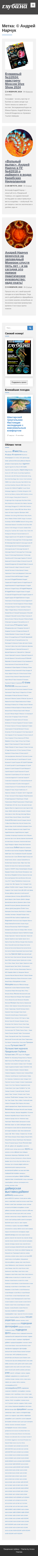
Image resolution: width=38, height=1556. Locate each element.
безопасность (18, 1158)
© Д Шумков (14, 643)
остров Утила (12, 1305)
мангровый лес (9, 1229)
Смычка (12, 1082)
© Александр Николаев (21, 549)
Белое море (22, 857)
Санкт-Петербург (27, 1064)
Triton (25, 531)
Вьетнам (30, 875)
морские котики (18, 1241)
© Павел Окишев (18, 747)
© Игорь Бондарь (25, 670)
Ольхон (20, 1024)
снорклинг (14, 1391)
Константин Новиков (10, 951)
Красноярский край (26, 954)
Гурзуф (16, 890)
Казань (12, 930)
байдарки (25, 1152)
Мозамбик (26, 1000)
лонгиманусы (8, 1225)
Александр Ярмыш (26, 814)
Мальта (21, 985)
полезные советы (27, 1342)
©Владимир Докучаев (10, 628)
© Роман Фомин (14, 753)
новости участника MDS (25, 1256)
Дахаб (6, 899)
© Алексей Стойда (13, 567)
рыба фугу (28, 1370)
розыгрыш (11, 1364)
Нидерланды (12, 1009)
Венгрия (20, 872)
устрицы (10, 1406)
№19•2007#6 (9, 1452)
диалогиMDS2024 (9, 1198)
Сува (14, 1088)
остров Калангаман (24, 1283)
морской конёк (20, 1247)
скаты (18, 1382)
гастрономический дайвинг (12, 1176)
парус (15, 1314)
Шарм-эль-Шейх (15, 1124)
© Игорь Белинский (16, 670)
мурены (30, 1247)
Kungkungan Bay (9, 500)
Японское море (27, 1143)
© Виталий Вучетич (22, 622)
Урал (17, 1103)
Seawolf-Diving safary (27, 521)
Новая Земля (22, 1012)
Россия (17, 1061)
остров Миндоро (9, 1292)
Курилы (18, 960)
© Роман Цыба (23, 753)
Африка (16, 844)
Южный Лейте (28, 1137)
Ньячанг (17, 1018)
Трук (6, 1100)
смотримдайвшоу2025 (13, 1388)
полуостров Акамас (10, 1345)
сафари (7, 1376)
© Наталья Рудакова (16, 723)
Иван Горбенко (16, 917)
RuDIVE (19, 518)
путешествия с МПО (10, 1354)
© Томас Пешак (14, 790)
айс (6, 1146)
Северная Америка (14, 1070)
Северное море (20, 1073)
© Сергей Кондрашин (20, 765)
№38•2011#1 (8, 1470)
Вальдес (30, 869)
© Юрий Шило (8, 805)
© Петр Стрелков (21, 750)
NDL (20, 509)
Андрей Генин (26, 829)
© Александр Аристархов (12, 543)
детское (21, 1195)
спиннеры (28, 1391)
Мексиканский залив (25, 994)
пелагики (30, 1314)
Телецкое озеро (22, 1094)
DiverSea (13, 485)
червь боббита (20, 1415)
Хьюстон (17, 1118)
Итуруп (26, 923)
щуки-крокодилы (28, 1421)
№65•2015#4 (24, 1491)
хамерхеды (30, 1409)
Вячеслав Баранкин (10, 878)
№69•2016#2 (9, 1497)
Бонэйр (7, 863)
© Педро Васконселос (11, 750)
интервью (14, 1207)
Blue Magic (13, 479)
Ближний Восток (25, 860)
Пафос (20, 1033)
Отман (21, 1027)
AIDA (21, 467)
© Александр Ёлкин (16, 540)
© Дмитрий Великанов (21, 649)
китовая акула (8, 1213)
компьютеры (13, 1216)
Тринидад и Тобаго (23, 1097)
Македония (21, 972)
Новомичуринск (23, 1015)
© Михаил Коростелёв (18, 710)
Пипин (23, 1039)
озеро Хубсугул (29, 1274)
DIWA (22, 485)
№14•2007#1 (24, 1446)
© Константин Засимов (20, 686)
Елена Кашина (14, 911)
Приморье (29, 1042)
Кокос (6, 945)
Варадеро (7, 872)
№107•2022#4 (18, 1533)
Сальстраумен (14, 1064)
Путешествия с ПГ (11, 1054)
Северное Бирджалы (10, 1073)
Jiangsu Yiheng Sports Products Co (18, 497)
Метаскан (7, 997)
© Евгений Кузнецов (19, 658)
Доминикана (24, 905)
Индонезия (8, 920)
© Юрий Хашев (29, 802)
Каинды (22, 930)
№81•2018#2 (9, 1509)
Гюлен (19, 890)
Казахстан (17, 930)
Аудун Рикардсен (9, 844)
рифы (6, 1364)
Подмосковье (28, 1039)
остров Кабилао (14, 1283)
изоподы (29, 1204)
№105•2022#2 (26, 1530)
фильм (7, 1409)
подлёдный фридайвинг (16, 1342)
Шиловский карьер (26, 1128)
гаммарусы (22, 1173)
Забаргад (28, 911)
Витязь (9, 875)
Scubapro (29, 518)
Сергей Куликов (23, 1076)
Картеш (7, 942)
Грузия (30, 887)
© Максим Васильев (17, 695)
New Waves (24, 509)
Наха (29, 1006)
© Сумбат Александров (22, 783)
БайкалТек (22, 847)
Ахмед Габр (22, 844)
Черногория (8, 1121)
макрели (21, 1225)
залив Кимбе (12, 1201)
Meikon (25, 503)
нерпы (17, 1256)
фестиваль (28, 1406)
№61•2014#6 (17, 1488)
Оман (24, 1024)
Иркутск (30, 920)
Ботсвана (12, 866)
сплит (12, 1394)
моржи (23, 1235)
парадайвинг (21, 1311)
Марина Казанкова (21, 987)
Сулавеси (22, 1088)
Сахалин (26, 1067)
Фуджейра (13, 1115)
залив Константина (21, 1201)
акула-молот (21, 1149)
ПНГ (14, 1030)
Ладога (21, 963)
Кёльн (9, 963)
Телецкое (15, 1094)
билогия (29, 1158)
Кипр (26, 942)
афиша (16, 1152)
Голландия (25, 884)
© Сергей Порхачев (18, 771)
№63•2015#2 (8, 1491)
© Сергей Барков (21, 759)
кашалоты (24, 1210)
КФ (22, 926)
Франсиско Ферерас (10, 1112)
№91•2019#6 (16, 1518)
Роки (13, 1061)
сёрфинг (26, 1397)
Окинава (22, 1021)
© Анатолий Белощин (16, 576)
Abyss (20, 464)
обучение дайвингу (10, 1262)
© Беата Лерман (28, 604)
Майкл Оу (15, 972)
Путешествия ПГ (18, 1045)
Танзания (12, 1091)
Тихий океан (14, 1097)
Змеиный (7, 917)
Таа (26, 1088)
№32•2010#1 (8, 1464)
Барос (10, 853)
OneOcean (7, 515)
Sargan (24, 518)
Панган (22, 1030)
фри (15, 1409)
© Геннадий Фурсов (14, 637)
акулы (27, 1149)
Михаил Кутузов (13, 1000)
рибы (31, 1360)
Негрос (7, 1009)
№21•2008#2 (25, 1452)
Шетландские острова (10, 1128)
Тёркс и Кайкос (19, 1100)
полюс (29, 1345)
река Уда (12, 1360)
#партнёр (24, 451)
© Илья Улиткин (14, 676)
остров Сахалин (18, 1302)
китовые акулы (16, 1213)
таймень (31, 1397)
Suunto (21, 528)
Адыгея (28, 808)
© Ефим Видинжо (16, 667)
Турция (12, 1100)
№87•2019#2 (8, 1515)
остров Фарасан (21, 1305)
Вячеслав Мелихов (20, 878)
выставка (21, 1170)
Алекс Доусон (8, 814)
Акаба (10, 811)
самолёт (12, 1373)
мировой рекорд (10, 1235)
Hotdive (18, 494)
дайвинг (23, 1192)
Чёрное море (15, 1121)
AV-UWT (11, 473)
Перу (20, 1036)
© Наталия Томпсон (17, 720)
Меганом (7, 994)
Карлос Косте (26, 939)
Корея (30, 951)
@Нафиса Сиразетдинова (12, 464)
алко (31, 1149)
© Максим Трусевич (26, 698)
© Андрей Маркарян (20, 585)
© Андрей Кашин (26, 582)
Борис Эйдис (20, 863)
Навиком (15, 1006)
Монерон (13, 1003)
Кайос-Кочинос (28, 930)
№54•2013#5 (8, 1482)
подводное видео (10, 1330)
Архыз (11, 841)
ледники (25, 1222)
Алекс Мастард (16, 814)
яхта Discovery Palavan (16, 1434)
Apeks (25, 467)
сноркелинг (8, 1391)
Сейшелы (7, 1076)
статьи (22, 1394)
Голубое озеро (14, 887)
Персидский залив (13, 1036)
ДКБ (22, 890)
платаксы (22, 1320)
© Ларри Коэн (23, 692)
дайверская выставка (13, 1190)
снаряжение (25, 1388)
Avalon (16, 473)
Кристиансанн (17, 957)
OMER (27, 512)
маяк (26, 1229)
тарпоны (7, 1400)
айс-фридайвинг (18, 1146)
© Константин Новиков (21, 689)
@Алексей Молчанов (14, 461)
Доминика (18, 905)
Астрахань (16, 841)
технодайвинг (17, 1400)
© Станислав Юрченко (25, 780)
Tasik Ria (13, 531)
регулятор (24, 1354)
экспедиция (8, 1428)
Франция (18, 1112)
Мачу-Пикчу (25, 990)
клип (25, 1213)
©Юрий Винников (28, 796)
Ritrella (15, 518)
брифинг (7, 1161)
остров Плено (26, 1299)
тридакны (21, 1403)
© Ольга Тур (22, 741)
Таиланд (7, 1091)
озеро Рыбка (14, 1274)
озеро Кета (15, 1268)
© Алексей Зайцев (16, 561)
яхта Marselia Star (15, 1437)
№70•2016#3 (17, 1497)
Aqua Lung (24, 470)
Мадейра (10, 972)
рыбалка (22, 1370)
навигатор (22, 1253)
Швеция (29, 1124)
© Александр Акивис (27, 540)
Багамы (12, 847)
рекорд (20, 1360)
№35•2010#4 (9, 1467)
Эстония (30, 1134)
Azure (19, 473)
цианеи (7, 1415)
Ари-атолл (13, 838)
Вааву (17, 869)
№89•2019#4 (24, 1515)
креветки (23, 1219)
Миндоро (19, 997)
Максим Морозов (14, 975)
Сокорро (17, 1082)
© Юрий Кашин (19, 799)
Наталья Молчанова (23, 1006)
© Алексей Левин (22, 564)
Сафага (21, 1067)
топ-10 (7, 1403)
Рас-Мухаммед (14, 1058)
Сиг (6, 1079)
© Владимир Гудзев (21, 625)
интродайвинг (20, 1207)
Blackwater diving (26, 476)
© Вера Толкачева (26, 616)
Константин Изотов (26, 948)
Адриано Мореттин (10, 808)
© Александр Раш (19, 552)
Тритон (30, 1097)
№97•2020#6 (9, 1524)
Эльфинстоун (23, 1134)
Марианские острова (10, 987)
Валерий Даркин (23, 869)
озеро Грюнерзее (20, 1265)
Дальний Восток (25, 896)
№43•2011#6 (23, 1473)
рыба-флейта (16, 1370)
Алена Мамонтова (14, 823)
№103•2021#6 (9, 1530)
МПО (6, 972)
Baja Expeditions (25, 473)
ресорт (24, 1360)
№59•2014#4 (24, 1485)
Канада (31, 933)
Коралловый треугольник (22, 951)
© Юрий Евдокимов (10, 799)
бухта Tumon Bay (14, 1161)
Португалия (23, 1042)
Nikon (29, 509)
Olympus (22, 512)
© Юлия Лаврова (18, 796)
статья (26, 1394)
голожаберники (18, 1179)
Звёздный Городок (21, 914)
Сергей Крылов (14, 1076)
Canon (21, 479)
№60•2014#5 (8, 1488)
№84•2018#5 (8, 1512)
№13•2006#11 (17, 1446)
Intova (31, 494)
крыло (12, 1222)
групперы (12, 1185)
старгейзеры (17, 1394)
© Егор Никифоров (26, 661)
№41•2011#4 (8, 1473)
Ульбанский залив (27, 1100)
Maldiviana (11, 503)
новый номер (8, 1259)
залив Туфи (13, 1204)
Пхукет (20, 1054)
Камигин (21, 933)
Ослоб (17, 1027)
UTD (32, 531)
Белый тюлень (8, 860)
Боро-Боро (27, 863)
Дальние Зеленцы (16, 896)
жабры (29, 1198)
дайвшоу (9, 1195)
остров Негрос (9, 1295)
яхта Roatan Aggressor (11, 1440)
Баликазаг (28, 847)
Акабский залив (17, 811)
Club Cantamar (28, 479)
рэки (7, 1372)
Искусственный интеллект (12, 923)
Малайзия (7, 978)
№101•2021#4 (16, 1527)
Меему (12, 994)
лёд (18, 1225)
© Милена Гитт (15, 704)
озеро (20, 1262)
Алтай (14, 826)
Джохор (15, 902)
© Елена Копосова (19, 664)
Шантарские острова (24, 1121)
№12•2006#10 (9, 1446)
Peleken (11, 518)
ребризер (19, 1354)
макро (26, 1225)
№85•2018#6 (17, 1512)
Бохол (16, 866)
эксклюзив (17, 1424)
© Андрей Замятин (17, 582)
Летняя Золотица (14, 969)
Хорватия (7, 1118)
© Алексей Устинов (23, 567)
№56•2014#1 (24, 1482)
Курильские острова (26, 960)
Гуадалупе (7, 890)
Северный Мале (29, 1073)
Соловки (22, 1082)
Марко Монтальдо (16, 990)
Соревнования (28, 1082)
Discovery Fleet (20, 482)
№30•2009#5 (18, 1461)
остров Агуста (16, 1277)
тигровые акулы (25, 1400)
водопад (18, 1167)
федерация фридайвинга (18, 1406)
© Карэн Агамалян (17, 679)
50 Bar (17, 458)
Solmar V (7, 528)
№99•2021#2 (24, 1524)
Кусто (6, 963)
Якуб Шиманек (27, 1140)
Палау (18, 1030)
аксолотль (26, 1146)
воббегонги (25, 1164)
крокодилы (29, 1219)
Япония (20, 1143)
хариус (14, 1412)
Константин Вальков (15, 948)
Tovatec (21, 531)
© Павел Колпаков (24, 744)
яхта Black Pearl (23, 1431)
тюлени (30, 1403)
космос (7, 1219)
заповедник (19, 1204)
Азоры (6, 811)
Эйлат (13, 1134)
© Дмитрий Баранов (10, 649)
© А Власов (8, 540)
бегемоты (7, 1158)
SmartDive (19, 524)
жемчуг (7, 1201)
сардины (28, 1373)
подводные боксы (15, 1333)
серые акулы (27, 1379)
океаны (11, 1277)
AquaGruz (16, 470)
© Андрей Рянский (16, 594)
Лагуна (17, 963)
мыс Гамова (15, 1250)
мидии (27, 1232)
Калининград (8, 933)
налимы (28, 1253)
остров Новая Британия (19, 1295)
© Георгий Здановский (25, 637)
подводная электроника (24, 1327)
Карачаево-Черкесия (14, 936)
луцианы (14, 1225)
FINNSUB (14, 488)
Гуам (12, 890)
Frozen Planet (26, 488)
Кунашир (13, 960)
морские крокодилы (27, 1241)
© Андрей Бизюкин (16, 579)
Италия (22, 923)
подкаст (14, 1339)
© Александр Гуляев (25, 543)
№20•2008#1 (17, 1452)
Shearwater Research (11, 524)
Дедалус (11, 899)
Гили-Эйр (12, 884)
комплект (7, 1216)
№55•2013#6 (16, 1482)
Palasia (22, 515)
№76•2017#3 (16, 1503)
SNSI (30, 524)
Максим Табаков (23, 975)
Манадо (26, 984)
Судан (17, 1088)
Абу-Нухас (18, 805)
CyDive (13, 482)
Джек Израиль (17, 899)
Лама (15, 966)
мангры (15, 1229)
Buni (18, 479)
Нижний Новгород (20, 1009)
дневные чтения (19, 1198)
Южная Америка (12, 1137)
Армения (23, 838)
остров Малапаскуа (24, 1289)
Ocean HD (7, 512)
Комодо (22, 945)
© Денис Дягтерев (23, 643)
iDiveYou (26, 494)
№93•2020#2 (9, 1521)
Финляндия (16, 1109)
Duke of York (27, 485)
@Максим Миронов (25, 461)
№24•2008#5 (24, 1455)
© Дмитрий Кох (20, 652)
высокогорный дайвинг (11, 1170)
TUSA (28, 531)
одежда (17, 1262)
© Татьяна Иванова (20, 787)
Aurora (7, 473)
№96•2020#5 (25, 1521)
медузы (7, 1232)
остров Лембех (15, 1289)
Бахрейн (24, 853)
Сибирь (29, 1076)
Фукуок (18, 1115)
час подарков (12, 1415)
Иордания (24, 920)
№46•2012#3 (23, 1476)
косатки (30, 1216)
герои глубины (24, 1176)
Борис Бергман (13, 863)
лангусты (16, 1222)
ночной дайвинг (16, 1259)
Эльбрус (17, 1134)
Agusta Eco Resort (15, 467)
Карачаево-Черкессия (26, 936)
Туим (9, 1100)
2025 (20, 458)
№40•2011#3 (23, 1470)
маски (23, 1229)
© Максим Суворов (16, 698)
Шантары (8, 1124)
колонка (29, 1213)
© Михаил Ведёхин (16, 707)
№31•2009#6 (26, 1461)
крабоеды (14, 1219)
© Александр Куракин (23, 546)
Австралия (24, 805)
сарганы (23, 1373)
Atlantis (30, 470)
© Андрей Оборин (20, 591)
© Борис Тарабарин (21, 607)
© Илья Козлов (23, 673)
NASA (21, 506)
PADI (18, 515)
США (25, 1061)
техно (11, 1400)
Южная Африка (21, 1137)
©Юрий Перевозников (18, 802)
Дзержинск (20, 902)
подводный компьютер (26, 1333)
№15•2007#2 (9, 1449)
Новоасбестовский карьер (12, 1015)
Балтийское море (9, 850)
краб (10, 1219)
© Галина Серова (18, 634)
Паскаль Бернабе (13, 1033)
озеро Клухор (22, 1268)
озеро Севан (21, 1274)
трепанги (11, 1403)
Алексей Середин (21, 820)
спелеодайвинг (21, 1391)
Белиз (16, 857)
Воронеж (25, 875)
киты (22, 1213)
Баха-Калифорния (17, 853)
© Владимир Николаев (22, 628)
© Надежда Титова (17, 717)
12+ (14, 458)
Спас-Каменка (16, 1085)
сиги (10, 1382)
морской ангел (26, 1244)
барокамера (8, 1155)
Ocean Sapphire (15, 512)
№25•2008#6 (9, 1458)
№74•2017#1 (23, 1500)
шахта (13, 1418)
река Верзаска (16, 1357)
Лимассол (28, 969)
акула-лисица (13, 1149)
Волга (20, 875)
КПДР (19, 926)
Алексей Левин (9, 817)
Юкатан (14, 1140)
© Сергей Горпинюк (26, 762)
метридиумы (22, 1232)
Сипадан (26, 1079)
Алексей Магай (26, 817)
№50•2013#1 (8, 1479)
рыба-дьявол (17, 1364)
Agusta (7, 467)
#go (6, 451)
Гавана (13, 881)
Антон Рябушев (28, 835)
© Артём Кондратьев (18, 604)
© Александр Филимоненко (16, 555)
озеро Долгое (28, 1265)
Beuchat (19, 476)
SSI (11, 528)
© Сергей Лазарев (14, 768)
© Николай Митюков (18, 729)
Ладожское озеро (28, 963)
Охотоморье (26, 1027)
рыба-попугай (8, 1370)
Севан (6, 1070)
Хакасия (22, 1115)
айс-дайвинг (10, 1146)
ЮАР (6, 1137)
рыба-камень (25, 1364)
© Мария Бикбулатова (20, 701)
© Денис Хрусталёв (16, 646)
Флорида (30, 1109)
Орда (27, 1024)
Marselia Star (19, 503)
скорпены (22, 1382)
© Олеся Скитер (27, 735)
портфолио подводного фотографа (16, 1349)
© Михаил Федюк (14, 714)
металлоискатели (13, 1232)
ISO (8, 497)
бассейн (27, 1155)
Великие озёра (14, 872)
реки (16, 1360)
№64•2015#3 (16, 1491)
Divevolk (18, 485)
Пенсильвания (26, 1033)
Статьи (29, 186)
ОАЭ (20, 1018)
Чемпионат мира (24, 1118)
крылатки (7, 1222)
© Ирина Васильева (23, 676)
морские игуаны (9, 1241)
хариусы (18, 1412)
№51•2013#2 (15, 1479)
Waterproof (8, 534)
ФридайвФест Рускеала (27, 1112)
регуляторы (8, 1357)
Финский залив (23, 1109)
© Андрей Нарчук (15, 588)
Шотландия (8, 1131)
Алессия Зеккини (23, 823)
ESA (11, 488)
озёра (7, 1277)
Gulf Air (7, 494)
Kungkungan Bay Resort (21, 500)
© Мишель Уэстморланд (25, 714)
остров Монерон (25, 1292)
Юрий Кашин (20, 1140)
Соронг (7, 1085)
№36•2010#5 (17, 1467)
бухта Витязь (22, 1161)
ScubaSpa (8, 521)
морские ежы (20, 1238)
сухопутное (20, 1397)
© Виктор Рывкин (28, 619)
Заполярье (13, 914)
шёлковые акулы (16, 1421)
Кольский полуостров (13, 945)
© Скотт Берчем (24, 774)
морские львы (18, 1244)
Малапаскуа (14, 978)
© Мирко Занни (23, 704)
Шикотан (19, 1128)
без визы (12, 1158)
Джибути (23, 899)
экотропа (12, 1424)
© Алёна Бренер (19, 570)
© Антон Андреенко (26, 601)
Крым (6, 960)
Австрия (29, 805)
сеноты (22, 1379)
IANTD (22, 494)
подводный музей (9, 1336)
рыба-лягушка (26, 1367)
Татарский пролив (19, 1091)
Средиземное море (25, 1085)
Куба (9, 960)
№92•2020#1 (25, 1518)
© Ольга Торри (14, 741)
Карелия (7, 939)
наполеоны (8, 1256)
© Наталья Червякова (21, 726)
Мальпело (16, 984)
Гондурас (21, 887)
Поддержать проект (19, 382)
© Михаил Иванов (26, 707)
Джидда (28, 899)
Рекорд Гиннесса (22, 1058)
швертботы (19, 1418)
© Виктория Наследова (11, 622)
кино (32, 1210)
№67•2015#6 (16, 1494)
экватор (7, 1424)
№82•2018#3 (17, 1509)
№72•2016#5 (8, 1500)
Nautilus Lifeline (14, 509)
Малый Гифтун (9, 981)
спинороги (7, 1394)
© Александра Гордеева (19, 558)
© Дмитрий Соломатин (15, 655)
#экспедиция (9, 458)
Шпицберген (14, 1131)
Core (10, 482)
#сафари (8, 455)
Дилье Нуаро (27, 902)
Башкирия (29, 853)
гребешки (15, 1182)
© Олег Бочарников (16, 732)
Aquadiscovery (9, 470)
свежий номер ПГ (24, 1376)
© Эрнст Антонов (9, 796)
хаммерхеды (8, 1412)
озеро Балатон (26, 1262)
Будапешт (7, 869)
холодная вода (25, 1412)
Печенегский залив (16, 1039)
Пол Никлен (8, 1042)
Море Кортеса (20, 1003)
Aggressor (26, 464)
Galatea (20, 491)
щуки (22, 1421)
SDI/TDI (13, 521)
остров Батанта (14, 1280)
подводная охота (15, 1323)
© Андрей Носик (10, 592)
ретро (28, 1360)
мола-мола (18, 1235)
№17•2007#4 (24, 1449)
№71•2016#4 (25, 1497)
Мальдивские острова (19, 981)
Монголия (7, 1003)
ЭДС (10, 1134)
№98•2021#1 (17, 1524)
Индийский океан (24, 917)
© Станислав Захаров (22, 777)
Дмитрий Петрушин (10, 905)
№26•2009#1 (17, 1458)
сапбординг (18, 1373)
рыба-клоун (13, 1367)
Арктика (19, 838)
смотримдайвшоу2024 (11, 1385)
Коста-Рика (8, 954)
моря (26, 1247)
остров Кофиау (22, 1286)
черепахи (27, 1415)
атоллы (12, 1152)
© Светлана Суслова (26, 756)
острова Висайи (14, 1308)
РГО (23, 1054)
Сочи (10, 1085)
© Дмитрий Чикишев (26, 655)
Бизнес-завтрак (17, 860)
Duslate (7, 488)
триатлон (16, 1403)
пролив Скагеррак (26, 1351)
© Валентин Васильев (23, 610)
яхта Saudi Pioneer (23, 1440)
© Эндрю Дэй (28, 793)
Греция (26, 887)
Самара (21, 1064)
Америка (10, 829)
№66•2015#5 (8, 1494)
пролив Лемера (17, 1351)
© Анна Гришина (16, 601)
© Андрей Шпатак (19, 597)
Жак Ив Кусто (22, 911)
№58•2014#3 (16, 1485)
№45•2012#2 (15, 1476)
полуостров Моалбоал (21, 1345)
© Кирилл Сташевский (16, 683)
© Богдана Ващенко (10, 607)
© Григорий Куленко (20, 640)
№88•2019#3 (16, 1515)
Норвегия (8, 1018)
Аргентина (7, 838)
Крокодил (24, 957)
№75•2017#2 (8, 1503)
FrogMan (19, 488)
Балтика (16, 850)
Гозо (21, 884)
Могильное (20, 1000)
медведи (30, 1229)
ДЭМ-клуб (26, 890)
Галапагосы (18, 881)
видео (20, 1164)
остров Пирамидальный (16, 1299)
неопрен (13, 1256)
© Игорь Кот (16, 673)
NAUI (24, 506)
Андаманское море (18, 829)
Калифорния (15, 933)
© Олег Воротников (26, 732)
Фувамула (7, 1115)
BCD (15, 476)
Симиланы (10, 1079)
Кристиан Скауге (9, 957)
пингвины (22, 1317)
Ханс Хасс (27, 1115)
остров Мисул (17, 1292)
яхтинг (14, 1443)
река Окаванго (24, 1357)
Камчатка (26, 933)
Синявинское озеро (18, 1079)
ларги (21, 1222)
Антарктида (14, 835)
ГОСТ (9, 881)
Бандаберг (21, 850)
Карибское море (14, 939)
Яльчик (7, 1143)
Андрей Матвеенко (10, 832)
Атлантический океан (25, 841)
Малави (30, 975)
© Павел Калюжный (14, 744)
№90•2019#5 (9, 1518)
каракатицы (19, 1210)
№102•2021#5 (24, 1527)
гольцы (25, 1179)
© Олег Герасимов (18, 735)
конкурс (19, 1216)
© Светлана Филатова (11, 759)
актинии (7, 1149)
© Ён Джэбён (20, 537)
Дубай (11, 908)
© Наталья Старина (27, 723)
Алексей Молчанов (11, 820)
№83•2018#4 (25, 1509)
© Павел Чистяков (28, 747)
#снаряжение (17, 454)
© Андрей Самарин (27, 594)
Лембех (19, 966)
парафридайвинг (9, 1314)
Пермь (7, 1036)
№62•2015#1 (25, 1488)
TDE (18, 531)
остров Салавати (9, 1302)
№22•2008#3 (9, 1455)
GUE (30, 491)
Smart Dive (26, 524)
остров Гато (21, 1280)
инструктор (8, 1207)
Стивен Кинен (8, 1088)
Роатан (10, 1061)
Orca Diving (14, 515)
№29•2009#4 (9, 1461)
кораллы (24, 1216)
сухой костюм (13, 1397)
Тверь (10, 1094)
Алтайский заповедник (22, 826)
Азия (31, 808)
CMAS (7, 482)
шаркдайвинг (8, 1418)
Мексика (16, 994)
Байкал (16, 847)
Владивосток (15, 875)
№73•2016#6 (16, 1500)
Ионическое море (17, 920)
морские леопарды (10, 1244)
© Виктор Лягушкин (18, 619)
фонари (12, 1409)
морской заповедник (10, 1247)
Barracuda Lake (9, 476)
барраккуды (15, 1155)
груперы (7, 1185)
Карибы (20, 939)
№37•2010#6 (25, 1467)
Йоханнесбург (14, 926)
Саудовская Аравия (14, 1067)
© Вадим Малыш (13, 610)
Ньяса (12, 1018)
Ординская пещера (10, 1027)
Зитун (27, 914)
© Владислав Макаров (21, 631)
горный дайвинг (9, 1182)
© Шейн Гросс (22, 790)
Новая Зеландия (14, 1012)
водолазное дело (10, 1167)
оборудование (24, 1259)
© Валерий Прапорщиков (19, 613)
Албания (28, 811)
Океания (17, 1021)
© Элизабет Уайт (20, 793)
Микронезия (13, 997)
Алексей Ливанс (17, 817)
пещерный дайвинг (14, 1317)
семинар (17, 1379)
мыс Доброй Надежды (24, 1250)
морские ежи (13, 1238)
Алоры (11, 826)
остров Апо (24, 1277)
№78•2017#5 (8, 1506)
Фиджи (19, 1106)
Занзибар (7, 914)
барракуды (21, 1155)
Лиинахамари (22, 969)
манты (19, 1229)
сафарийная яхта (15, 1376)
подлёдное (19, 1339)
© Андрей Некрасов (26, 588)
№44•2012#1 (8, 1476)
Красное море (16, 954)
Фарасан (21, 1103)
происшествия (9, 1351)
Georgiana (25, 491)
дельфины (16, 1195)
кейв (29, 1210)
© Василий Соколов (16, 616)
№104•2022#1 (17, 1530)
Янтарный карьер (13, 1143)
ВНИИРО (13, 869)
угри (6, 1406)
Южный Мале (8, 1140)
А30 (14, 805)
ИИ (11, 917)
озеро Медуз (14, 1271)
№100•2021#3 (9, 1527)
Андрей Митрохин (19, 832)
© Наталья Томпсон (10, 726)
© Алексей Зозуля (25, 561)
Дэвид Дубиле (17, 908)
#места (17, 451)
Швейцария (23, 1124)
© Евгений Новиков (16, 661)
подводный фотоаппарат (21, 1336)
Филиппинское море (27, 1106)
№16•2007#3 (17, 1449)
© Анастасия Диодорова (18, 573)
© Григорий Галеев (10, 640)
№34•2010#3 (24, 1464)
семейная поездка (9, 1379)
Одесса (24, 1018)
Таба (29, 1088)
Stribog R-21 (15, 528)
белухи (25, 1158)
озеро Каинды (8, 1268)
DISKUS (26, 482)
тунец (26, 1403)
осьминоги (14, 1311)
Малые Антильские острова (24, 978)
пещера (7, 1317)
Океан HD (11, 1021)
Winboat (14, 534)
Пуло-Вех (7, 1045)
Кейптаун (17, 942)
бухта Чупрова (14, 1164)
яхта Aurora (15, 1431)
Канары (7, 936)
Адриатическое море (20, 808)
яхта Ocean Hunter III (26, 1437)
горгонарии (30, 1179)
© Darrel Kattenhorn (22, 534)
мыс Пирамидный (15, 1253)
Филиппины (9, 1109)
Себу (30, 1067)
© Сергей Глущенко (15, 762)
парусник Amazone (23, 1314)
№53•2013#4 (23, 1479)
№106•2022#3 (9, 1533)
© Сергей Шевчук (15, 774)
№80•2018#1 (24, 1506)
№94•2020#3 (17, 1521)
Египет (23, 908)
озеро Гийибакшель (10, 1265)
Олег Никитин (14, 1024)
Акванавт (23, 811)
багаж (20, 1152)
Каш (14, 942)
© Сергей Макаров (24, 768)
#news (10, 451)
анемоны (7, 1152)
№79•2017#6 (16, 1506)
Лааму (13, 963)
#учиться (24, 454)
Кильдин (22, 942)
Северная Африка (23, 1070)
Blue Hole (7, 479)
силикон (14, 1382)
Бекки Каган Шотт (9, 857)
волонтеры (23, 1167)
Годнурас (17, 884)
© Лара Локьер (15, 692)
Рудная (22, 1061)
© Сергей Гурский (9, 765)
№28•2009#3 (25, 1458)
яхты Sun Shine (20, 1443)
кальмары (12, 1210)
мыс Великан (8, 1250)
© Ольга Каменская (19, 738)
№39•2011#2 (16, 1470)
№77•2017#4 (23, 1503)
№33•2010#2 (16, 1464)
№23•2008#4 (17, 1455)
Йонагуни (7, 926)
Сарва (6, 1067)
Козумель (30, 942)
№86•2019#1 (25, 1512)
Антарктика (20, 835)
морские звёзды (28, 1238)
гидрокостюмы (9, 1179)
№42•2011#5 (15, 1473)
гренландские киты (23, 1182)
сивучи (7, 1382)
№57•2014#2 (8, 1485)
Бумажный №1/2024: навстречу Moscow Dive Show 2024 (14, 80)
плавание (17, 1320)
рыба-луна (19, 1367)
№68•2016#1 (23, 1494)
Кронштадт (29, 957)
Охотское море (9, 1030)
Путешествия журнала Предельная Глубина (16, 1050)
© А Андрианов (28, 537)
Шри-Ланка (21, 1131)
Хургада (12, 1118)
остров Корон (14, 1286)
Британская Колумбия (24, 866)
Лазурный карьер (9, 966)
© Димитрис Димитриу (27, 646)
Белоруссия (29, 857)
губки (16, 1185)
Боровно (7, 866)
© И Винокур (24, 667)
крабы (19, 1219)
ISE (6, 497)
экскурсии (23, 1424)
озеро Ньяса (21, 1271)
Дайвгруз (12, 893)
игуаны (24, 1204)
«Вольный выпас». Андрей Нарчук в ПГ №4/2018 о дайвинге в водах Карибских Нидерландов (18, 171)
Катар (10, 942)
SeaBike (18, 521)
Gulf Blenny (12, 494)
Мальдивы (9, 984)
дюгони (25, 1198)
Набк (11, 1006)
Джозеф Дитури (9, 902)
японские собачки (17, 1428)
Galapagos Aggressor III (11, 491)
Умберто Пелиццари (10, 1103)
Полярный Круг (15, 1042)
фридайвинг (22, 1409)
